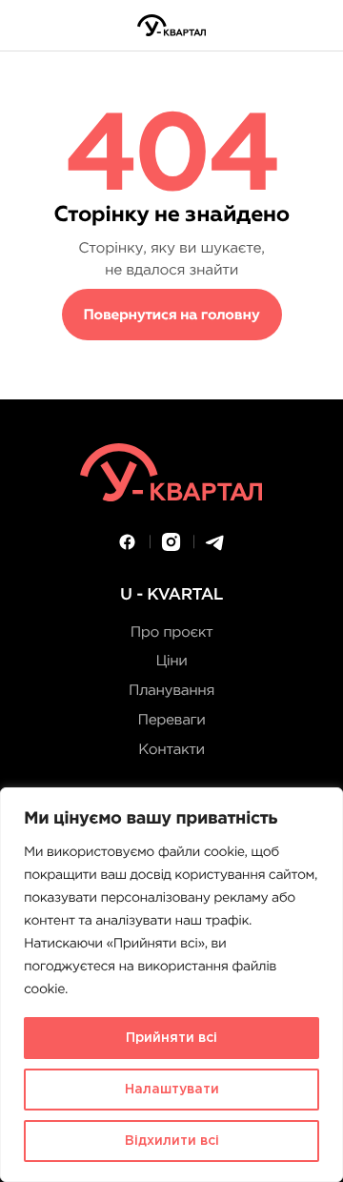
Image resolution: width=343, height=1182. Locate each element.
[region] (171, 984)
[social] (127, 542)
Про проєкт (171, 633)
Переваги (172, 721)
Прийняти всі (171, 1038)
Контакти (171, 750)
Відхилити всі (172, 1141)
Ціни (171, 662)
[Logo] (171, 25)
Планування (171, 691)
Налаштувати (172, 1089)
